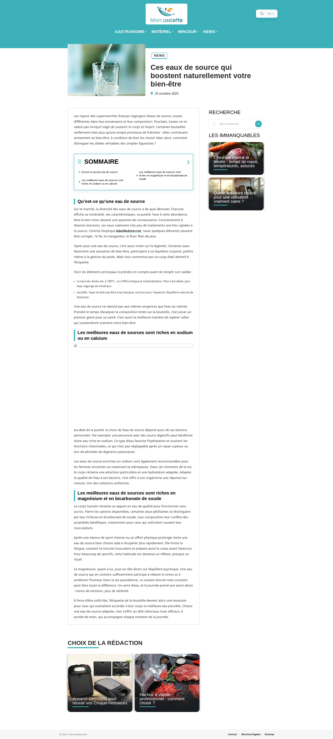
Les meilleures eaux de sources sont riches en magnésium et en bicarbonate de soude (163, 175)
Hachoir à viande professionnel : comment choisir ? (162, 698)
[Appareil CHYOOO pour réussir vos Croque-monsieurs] (100, 683)
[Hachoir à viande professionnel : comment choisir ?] (167, 683)
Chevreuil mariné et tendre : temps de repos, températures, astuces (236, 161)
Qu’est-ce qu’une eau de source (100, 171)
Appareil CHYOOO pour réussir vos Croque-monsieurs (99, 700)
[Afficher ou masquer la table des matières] (154, 162)
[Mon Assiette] (166, 14)
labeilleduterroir (128, 231)
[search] (261, 13)
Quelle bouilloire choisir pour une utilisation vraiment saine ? (235, 197)
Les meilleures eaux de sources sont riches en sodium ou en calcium (102, 182)
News (159, 55)
